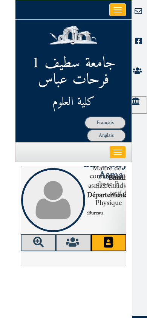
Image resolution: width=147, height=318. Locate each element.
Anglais (106, 135)
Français (105, 122)
